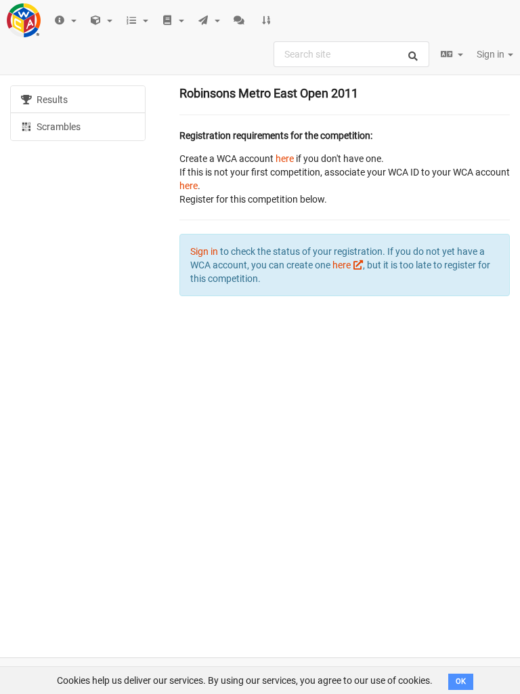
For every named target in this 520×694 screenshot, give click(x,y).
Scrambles (58, 126)
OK (461, 681)
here (285, 158)
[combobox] (351, 54)
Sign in (491, 54)
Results (51, 99)
